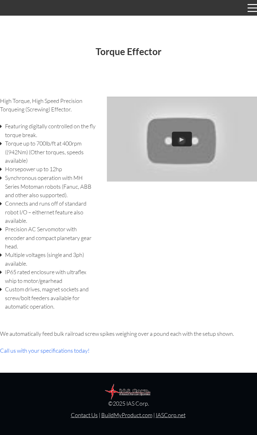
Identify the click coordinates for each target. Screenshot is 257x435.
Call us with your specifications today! (45, 350)
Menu (252, 4)
